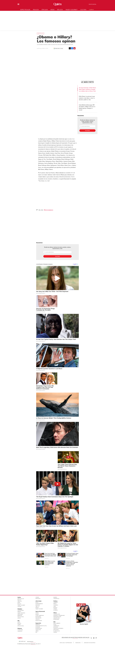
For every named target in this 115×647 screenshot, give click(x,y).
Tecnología (38, 629)
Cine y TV (37, 606)
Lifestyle (38, 619)
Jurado (19, 618)
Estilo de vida (21, 625)
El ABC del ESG (56, 630)
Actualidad (20, 629)
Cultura (83, 9)
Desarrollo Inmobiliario (59, 615)
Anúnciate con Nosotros (89, 642)
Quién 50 (92, 9)
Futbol (37, 612)
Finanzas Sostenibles (58, 628)
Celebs (19, 624)
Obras (37, 630)
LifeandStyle (56, 598)
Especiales (38, 598)
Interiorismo (56, 619)
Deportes (38, 605)
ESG (36, 632)
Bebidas (19, 611)
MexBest (20, 609)
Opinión (37, 597)
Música (37, 607)
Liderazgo (20, 631)
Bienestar (20, 615)
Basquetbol (38, 616)
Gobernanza (56, 625)
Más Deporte (38, 617)
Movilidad (55, 627)
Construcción (56, 614)
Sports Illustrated (40, 611)
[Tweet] (70, 48)
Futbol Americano (40, 615)
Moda (52, 9)
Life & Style (38, 601)
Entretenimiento (49, 210)
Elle (18, 620)
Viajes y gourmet (72, 9)
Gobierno (55, 602)
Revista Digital (92, 4)
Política (55, 601)
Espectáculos (25, 9)
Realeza (36, 9)
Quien (91, 638)
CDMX (54, 606)
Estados (55, 607)
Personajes (20, 614)
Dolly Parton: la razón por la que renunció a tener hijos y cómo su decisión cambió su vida (87, 97)
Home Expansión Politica (41, 625)
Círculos (44, 9)
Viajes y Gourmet (21, 605)
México (55, 603)
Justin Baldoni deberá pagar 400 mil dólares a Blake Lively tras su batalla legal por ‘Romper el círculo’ (87, 107)
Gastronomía (21, 610)
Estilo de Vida (21, 616)
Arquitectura (56, 617)
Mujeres (20, 628)
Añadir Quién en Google (59, 48)
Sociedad (55, 610)
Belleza (60, 9)
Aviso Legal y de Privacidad (66, 642)
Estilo (37, 602)
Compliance (78, 642)
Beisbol (37, 614)
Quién (19, 597)
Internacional (39, 628)
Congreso (55, 605)
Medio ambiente (56, 623)
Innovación (56, 629)
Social (54, 624)
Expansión (38, 623)
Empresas (38, 624)
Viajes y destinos (21, 612)
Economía (38, 627)
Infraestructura (57, 616)
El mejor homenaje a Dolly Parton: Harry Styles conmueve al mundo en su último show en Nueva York (87, 89)
